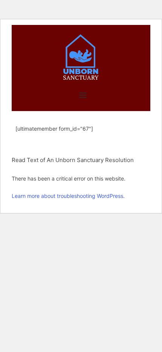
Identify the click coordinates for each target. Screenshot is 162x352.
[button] (81, 177)
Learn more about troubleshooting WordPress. (68, 196)
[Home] (81, 56)
